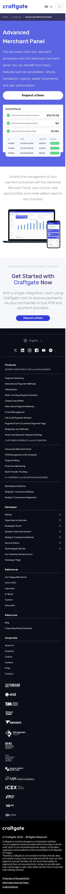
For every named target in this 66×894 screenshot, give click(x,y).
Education (10, 605)
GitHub (8, 514)
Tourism (8, 599)
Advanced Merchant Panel (18, 449)
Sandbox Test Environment (18, 531)
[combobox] (49, 7)
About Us (9, 645)
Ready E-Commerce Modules (19, 537)
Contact (9, 673)
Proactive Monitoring (15, 466)
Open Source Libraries (16, 520)
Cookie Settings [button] (10, 887)
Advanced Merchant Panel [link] (38, 17)
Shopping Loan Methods (17, 429)
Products (16, 17)
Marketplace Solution (15, 486)
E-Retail (9, 594)
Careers (9, 662)
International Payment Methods (20, 383)
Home (5, 17)
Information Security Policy (15, 882)
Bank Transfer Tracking (16, 471)
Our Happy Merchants (16, 577)
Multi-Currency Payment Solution (21, 395)
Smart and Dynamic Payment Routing (23, 434)
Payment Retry (12, 460)
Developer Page (13, 560)
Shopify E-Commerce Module (19, 491)
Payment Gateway (14, 378)
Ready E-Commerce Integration (20, 497)
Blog (7, 622)
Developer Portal (13, 526)
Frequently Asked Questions (18, 628)
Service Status (12, 543)
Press (7, 668)
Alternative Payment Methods (19, 406)
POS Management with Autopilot (21, 454)
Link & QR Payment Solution (18, 417)
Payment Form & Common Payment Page (25, 423)
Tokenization (11, 389)
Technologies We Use (15, 548)
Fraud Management (15, 412)
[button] (59, 6)
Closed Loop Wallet (14, 400)
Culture (8, 656)
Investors (9, 651)
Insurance (10, 588)
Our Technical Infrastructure (18, 554)
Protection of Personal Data (15, 878)
